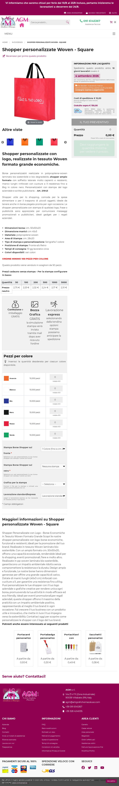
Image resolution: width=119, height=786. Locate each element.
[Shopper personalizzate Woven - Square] (10, 142)
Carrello (85, 725)
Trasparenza (7, 747)
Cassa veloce (87, 728)
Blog (4, 728)
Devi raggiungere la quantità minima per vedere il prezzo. (94, 148)
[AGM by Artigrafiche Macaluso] (15, 22)
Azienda (5, 725)
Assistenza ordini (88, 743)
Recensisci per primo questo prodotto (26, 56)
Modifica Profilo (88, 751)
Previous (2, 142)
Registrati (86, 736)
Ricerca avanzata (9, 740)
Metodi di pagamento (51, 736)
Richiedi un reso (48, 732)
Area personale (88, 732)
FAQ (43, 725)
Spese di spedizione (50, 740)
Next (65, 142)
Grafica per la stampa (15, 482)
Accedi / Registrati (97, 13)
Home (5, 42)
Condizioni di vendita (50, 747)
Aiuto (114, 13)
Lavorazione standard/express (20, 494)
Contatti (5, 732)
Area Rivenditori (74, 13)
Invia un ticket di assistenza (13, 736)
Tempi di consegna (49, 743)
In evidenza (17, 42)
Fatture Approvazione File (92, 747)
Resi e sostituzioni (49, 728)
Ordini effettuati (88, 740)
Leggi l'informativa (19, 783)
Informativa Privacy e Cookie (53, 751)
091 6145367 (91, 21)
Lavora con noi (8, 743)
